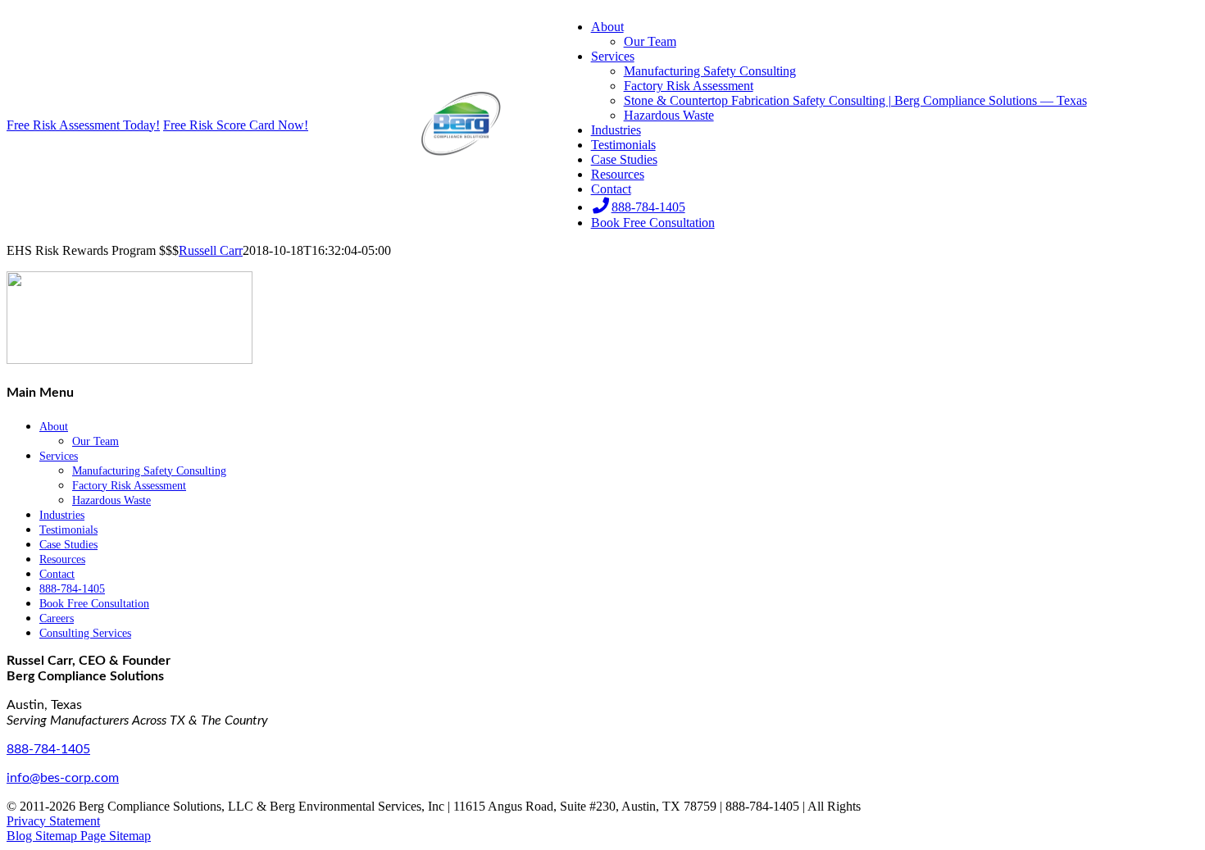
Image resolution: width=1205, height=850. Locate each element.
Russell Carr (211, 250)
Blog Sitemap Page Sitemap (79, 836)
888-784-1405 (48, 749)
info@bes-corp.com (63, 777)
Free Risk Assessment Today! (83, 125)
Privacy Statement (53, 821)
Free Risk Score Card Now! (235, 125)
